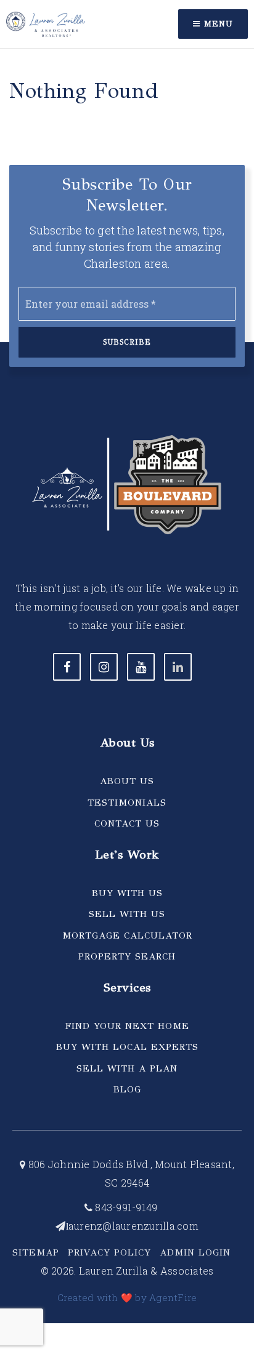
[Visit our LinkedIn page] (178, 667)
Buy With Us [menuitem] (127, 893)
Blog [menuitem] (127, 1089)
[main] (127, 55)
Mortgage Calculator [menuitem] (127, 935)
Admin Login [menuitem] (195, 1252)
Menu (216, 24)
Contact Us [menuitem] (127, 823)
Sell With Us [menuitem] (127, 913)
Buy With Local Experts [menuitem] (127, 1046)
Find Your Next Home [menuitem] (127, 1026)
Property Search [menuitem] (127, 956)
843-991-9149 (124, 1207)
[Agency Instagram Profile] (104, 667)
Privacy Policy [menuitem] (109, 1252)
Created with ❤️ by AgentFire (127, 1297)
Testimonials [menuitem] (127, 802)
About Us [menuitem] (127, 781)
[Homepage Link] (45, 22)
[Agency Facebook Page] (67, 667)
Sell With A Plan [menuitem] (127, 1068)
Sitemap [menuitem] (35, 1252)
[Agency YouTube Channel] (141, 667)
